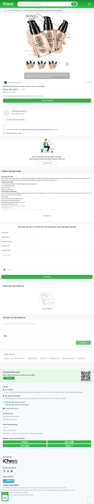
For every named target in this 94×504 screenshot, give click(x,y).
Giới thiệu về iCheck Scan (11, 416)
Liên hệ (5, 427)
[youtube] (11, 471)
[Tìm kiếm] (74, 4)
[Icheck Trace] (25, 445)
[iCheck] (25, 441)
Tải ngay (9, 378)
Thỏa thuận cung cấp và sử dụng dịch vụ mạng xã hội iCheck (23, 433)
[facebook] (4, 471)
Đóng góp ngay (47, 163)
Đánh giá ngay (38, 96)
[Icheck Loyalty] (69, 445)
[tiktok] (8, 471)
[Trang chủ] (8, 4)
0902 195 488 (9, 402)
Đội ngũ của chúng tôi (10, 419)
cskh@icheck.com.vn (12, 408)
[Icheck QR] (69, 441)
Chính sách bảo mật (9, 430)
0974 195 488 (9, 405)
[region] (47, 36)
